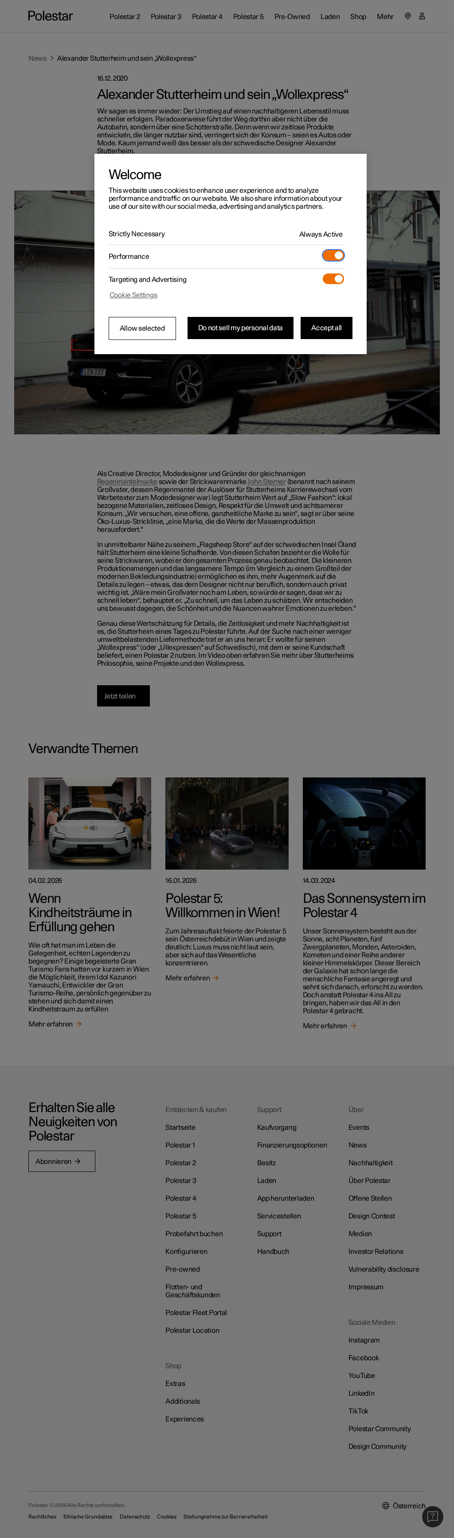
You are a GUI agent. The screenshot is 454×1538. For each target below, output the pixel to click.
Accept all (326, 328)
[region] (230, 254)
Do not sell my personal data (240, 328)
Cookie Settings (133, 295)
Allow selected (142, 328)
